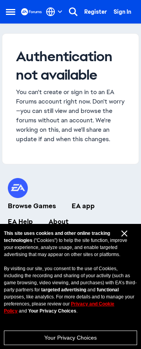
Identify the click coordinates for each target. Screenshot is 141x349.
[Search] (73, 11)
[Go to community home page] (31, 11)
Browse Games (32, 206)
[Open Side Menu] (10, 12)
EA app (83, 206)
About (59, 221)
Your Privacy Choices (70, 337)
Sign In (122, 11)
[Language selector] (54, 12)
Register (95, 11)
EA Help (20, 221)
